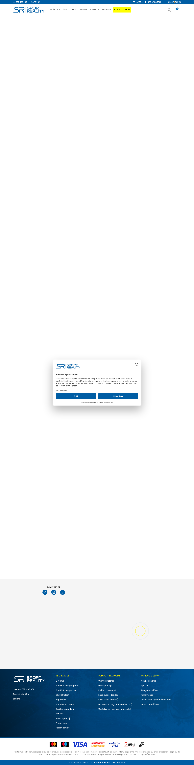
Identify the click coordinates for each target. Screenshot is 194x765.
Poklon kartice (63, 727)
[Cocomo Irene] (161, 363)
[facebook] (44, 592)
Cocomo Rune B (149, 164)
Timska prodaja (63, 718)
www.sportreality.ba (83, 762)
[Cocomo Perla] (119, 65)
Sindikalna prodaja (65, 709)
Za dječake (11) (22, 55)
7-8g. (39, 164)
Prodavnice (61, 723)
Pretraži (33, 200)
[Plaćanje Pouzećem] (141, 744)
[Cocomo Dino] (77, 288)
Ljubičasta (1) (21, 138)
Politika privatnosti (107, 690)
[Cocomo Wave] (161, 214)
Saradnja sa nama (65, 704)
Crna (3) (19, 134)
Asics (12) (20, 95)
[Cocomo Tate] (77, 437)
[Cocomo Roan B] (119, 214)
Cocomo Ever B (107, 164)
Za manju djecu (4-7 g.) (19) (28, 75)
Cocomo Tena (148, 89)
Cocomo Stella (65, 89)
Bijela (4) (19, 130)
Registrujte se (154, 2)
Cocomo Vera (148, 313)
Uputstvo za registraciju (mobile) (114, 709)
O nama (60, 680)
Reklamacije (147, 695)
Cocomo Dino (64, 313)
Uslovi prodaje (105, 685)
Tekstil (17, 37)
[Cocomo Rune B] (161, 139)
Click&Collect (62, 695)
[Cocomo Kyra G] (77, 139)
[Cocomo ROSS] (161, 437)
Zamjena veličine (149, 690)
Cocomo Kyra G (65, 164)
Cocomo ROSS (149, 462)
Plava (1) (19, 141)
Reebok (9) (20, 99)
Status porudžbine (150, 704)
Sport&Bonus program (67, 685)
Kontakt (59, 713)
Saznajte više (126, 21)
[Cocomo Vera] (161, 288)
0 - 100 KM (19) (22, 180)
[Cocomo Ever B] (119, 139)
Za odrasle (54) (22, 71)
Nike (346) (20, 88)
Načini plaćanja (148, 680)
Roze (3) (19, 145)
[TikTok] (62, 592)
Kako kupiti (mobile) (108, 699)
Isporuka (145, 685)
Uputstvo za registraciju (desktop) (115, 704)
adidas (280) (21, 91)
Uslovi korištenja (106, 680)
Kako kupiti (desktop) (108, 695)
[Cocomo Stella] (77, 65)
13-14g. (40, 160)
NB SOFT (102, 762)
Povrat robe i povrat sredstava (156, 699)
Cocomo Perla (107, 89)
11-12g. (20, 160)
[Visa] (80, 744)
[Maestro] (65, 744)
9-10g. (20, 168)
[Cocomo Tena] (161, 65)
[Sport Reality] (29, 9)
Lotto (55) (20, 102)
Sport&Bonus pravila (66, 690)
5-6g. (20, 164)
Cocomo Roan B (107, 238)
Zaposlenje (61, 699)
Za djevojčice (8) (23, 59)
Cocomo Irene (148, 387)
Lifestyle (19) (21, 118)
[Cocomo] (62, 81)
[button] (172, 10)
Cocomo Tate (65, 462)
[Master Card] (53, 744)
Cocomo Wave (149, 238)
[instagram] (53, 592)
